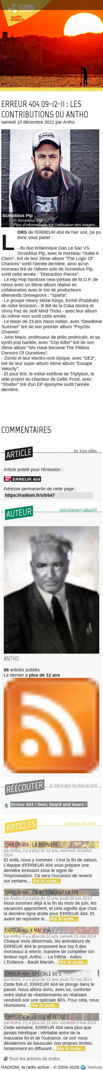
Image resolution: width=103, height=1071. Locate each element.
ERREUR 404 (26, 479)
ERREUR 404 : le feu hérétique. (37, 1016)
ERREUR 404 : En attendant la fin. (42, 892)
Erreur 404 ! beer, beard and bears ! (49, 804)
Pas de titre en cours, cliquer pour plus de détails (45, 6)
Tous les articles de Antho (34, 1058)
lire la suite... (46, 880)
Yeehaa (94, 1067)
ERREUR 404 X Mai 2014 (27, 930)
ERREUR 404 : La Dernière (31, 844)
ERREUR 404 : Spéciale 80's (33, 973)
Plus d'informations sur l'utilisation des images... (56, 225)
